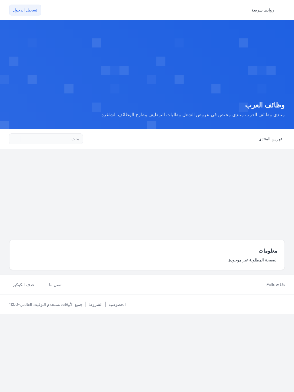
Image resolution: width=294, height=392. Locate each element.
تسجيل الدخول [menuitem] (25, 9)
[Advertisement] (147, 192)
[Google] (248, 285)
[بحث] (25, 139)
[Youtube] (253, 285)
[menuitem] (265, 10)
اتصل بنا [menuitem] (56, 284)
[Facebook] (262, 285)
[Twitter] (258, 285)
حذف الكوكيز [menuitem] (24, 284)
